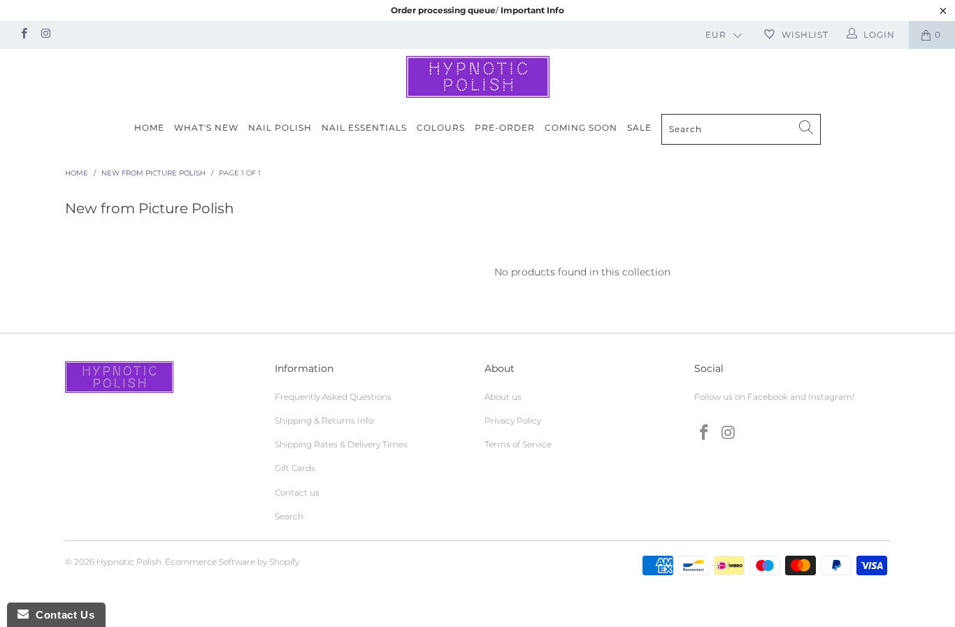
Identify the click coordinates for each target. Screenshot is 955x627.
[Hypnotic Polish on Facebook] (23, 34)
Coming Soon (581, 127)
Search (289, 516)
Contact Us (61, 615)
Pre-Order (505, 127)
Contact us (297, 492)
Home (149, 127)
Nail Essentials (364, 127)
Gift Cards (295, 468)
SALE (639, 127)
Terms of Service (518, 444)
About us (503, 396)
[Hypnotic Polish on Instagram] (45, 34)
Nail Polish (280, 127)
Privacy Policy (512, 420)
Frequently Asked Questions (333, 396)
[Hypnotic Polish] (477, 77)
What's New (206, 127)
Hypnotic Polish (128, 561)
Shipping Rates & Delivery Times (341, 444)
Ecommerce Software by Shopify (232, 561)
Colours (441, 127)
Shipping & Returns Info (324, 420)
